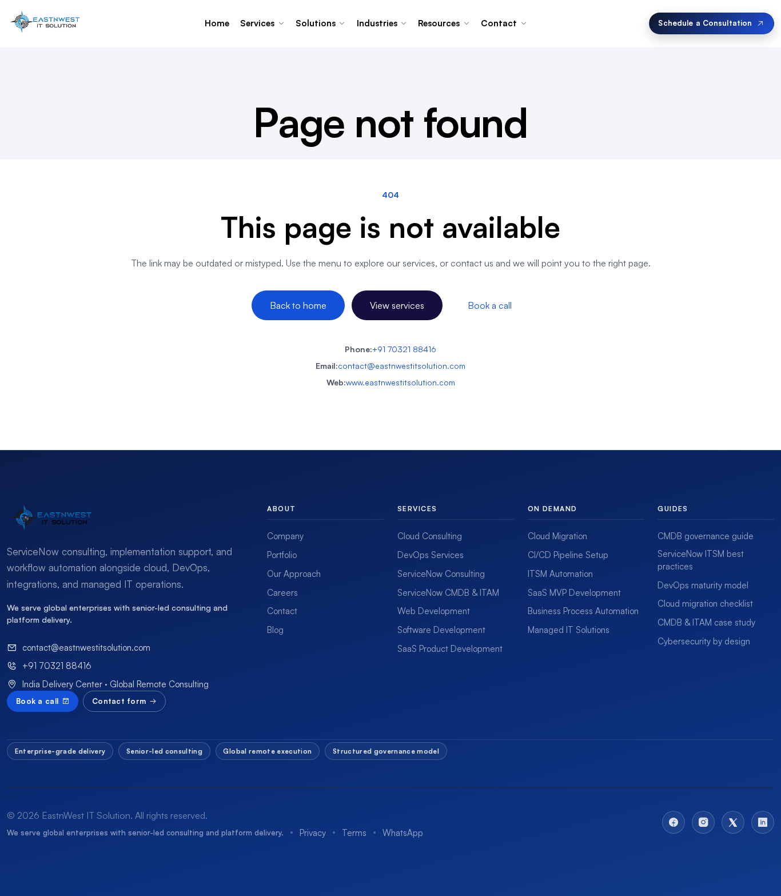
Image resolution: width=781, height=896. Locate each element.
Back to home (298, 305)
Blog (275, 629)
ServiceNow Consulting (441, 573)
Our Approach (294, 573)
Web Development (433, 611)
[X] (733, 822)
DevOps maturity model (703, 585)
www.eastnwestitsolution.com (400, 382)
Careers (282, 592)
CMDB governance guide (706, 536)
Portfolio (282, 554)
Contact (282, 611)
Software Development (441, 629)
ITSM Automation (560, 573)
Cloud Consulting (429, 536)
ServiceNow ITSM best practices (701, 560)
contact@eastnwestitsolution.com (401, 366)
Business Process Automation (583, 611)
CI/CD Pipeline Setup (568, 554)
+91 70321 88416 (404, 349)
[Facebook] (673, 822)
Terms (354, 832)
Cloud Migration (557, 536)
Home (217, 23)
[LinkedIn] (762, 822)
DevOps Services (430, 554)
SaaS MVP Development (574, 592)
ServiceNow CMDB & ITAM (448, 592)
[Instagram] (703, 822)
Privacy (313, 832)
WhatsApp (402, 832)
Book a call (490, 305)
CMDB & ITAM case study (706, 622)
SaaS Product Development (450, 648)
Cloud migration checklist (705, 603)
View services (397, 305)
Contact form (119, 701)
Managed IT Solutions (568, 629)
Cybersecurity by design (704, 641)
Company (285, 536)
